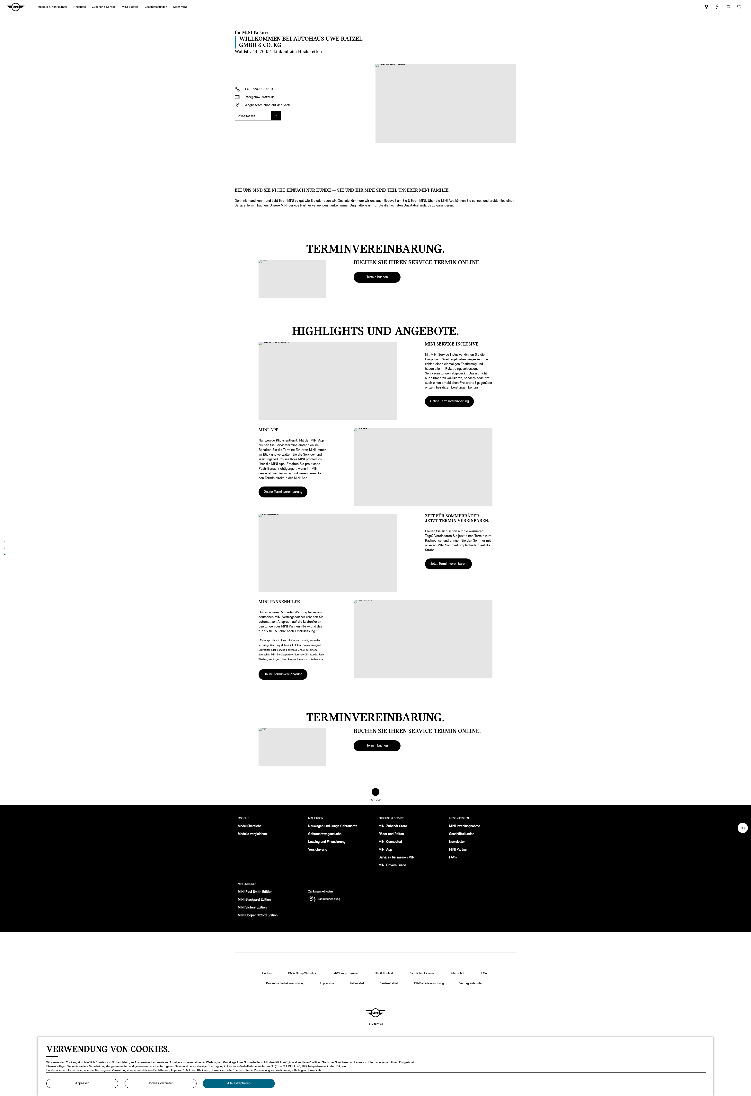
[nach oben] (375, 792)
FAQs (453, 857)
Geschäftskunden (461, 834)
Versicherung (317, 850)
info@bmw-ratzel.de (260, 97)
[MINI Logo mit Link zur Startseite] (375, 1013)
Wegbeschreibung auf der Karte (268, 105)
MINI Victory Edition (252, 907)
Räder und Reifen (391, 834)
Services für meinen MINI (397, 857)
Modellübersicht (249, 826)
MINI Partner (458, 850)
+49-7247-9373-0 (259, 89)
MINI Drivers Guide (392, 865)
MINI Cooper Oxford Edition (258, 915)
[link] (706, 7)
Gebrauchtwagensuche (324, 834)
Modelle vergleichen (252, 834)
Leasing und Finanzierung (326, 842)
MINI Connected (390, 842)
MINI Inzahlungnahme (464, 826)
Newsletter (457, 842)
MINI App (385, 850)
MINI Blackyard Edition (254, 900)
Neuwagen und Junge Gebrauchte (332, 826)
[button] (717, 7)
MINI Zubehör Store (393, 826)
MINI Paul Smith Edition (255, 892)
